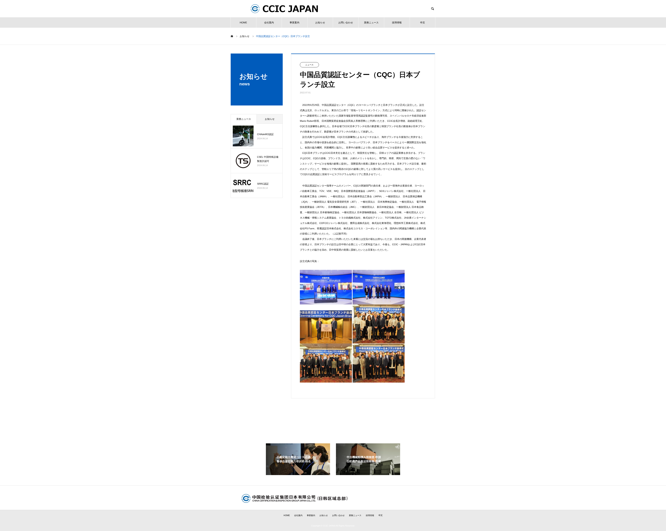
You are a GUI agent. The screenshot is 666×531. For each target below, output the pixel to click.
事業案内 (294, 22)
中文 (422, 22)
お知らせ (320, 22)
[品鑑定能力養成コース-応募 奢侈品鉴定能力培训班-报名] (298, 473)
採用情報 (397, 22)
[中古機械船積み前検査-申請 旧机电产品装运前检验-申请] (368, 473)
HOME (243, 22)
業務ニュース (371, 22)
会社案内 (269, 22)
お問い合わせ (345, 22)
